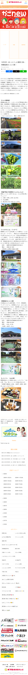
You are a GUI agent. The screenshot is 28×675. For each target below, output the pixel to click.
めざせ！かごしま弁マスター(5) (9, 544)
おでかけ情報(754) (6, 537)
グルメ (12, 69)
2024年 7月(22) (18, 484)
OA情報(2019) (5, 548)
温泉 (22, 69)
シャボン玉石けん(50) (20, 533)
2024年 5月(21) (18, 487)
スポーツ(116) (5, 564)
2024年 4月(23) (7, 490)
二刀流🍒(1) (18, 587)
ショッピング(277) (6, 568)
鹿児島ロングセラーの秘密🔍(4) (10, 606)
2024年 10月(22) (7, 481)
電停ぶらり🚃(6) (6, 610)
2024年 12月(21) (7, 477)
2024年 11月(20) (19, 477)
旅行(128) (17, 548)
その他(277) (18, 560)
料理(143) (4, 533)
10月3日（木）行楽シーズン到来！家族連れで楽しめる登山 (21, 421)
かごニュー (6, 5)
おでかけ (9, 69)
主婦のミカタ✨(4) (19, 591)
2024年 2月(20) (7, 494)
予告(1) (17, 571)
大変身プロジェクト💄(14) (8, 575)
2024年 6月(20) (7, 487)
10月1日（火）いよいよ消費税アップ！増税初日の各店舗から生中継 (7, 421)
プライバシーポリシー (21, 664)
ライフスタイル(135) (20, 568)
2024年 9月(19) (18, 481)
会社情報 (12, 664)
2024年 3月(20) (18, 490)
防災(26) (4, 587)
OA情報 (4, 69)
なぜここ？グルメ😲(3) (7, 602)
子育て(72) (4, 571)
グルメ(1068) (18, 552)
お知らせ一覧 (5, 664)
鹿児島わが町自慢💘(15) (8, 595)
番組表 (2, 3)
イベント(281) (18, 564)
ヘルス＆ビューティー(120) (8, 556)
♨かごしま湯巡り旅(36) (7, 579)
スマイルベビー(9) (6, 591)
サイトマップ (20, 666)
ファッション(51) (19, 537)
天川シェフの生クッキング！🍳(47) (10, 583)
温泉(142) (4, 541)
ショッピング (18, 69)
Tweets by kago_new (5, 443)
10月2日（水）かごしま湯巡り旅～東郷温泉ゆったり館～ (11, 7)
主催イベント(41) (6, 552)
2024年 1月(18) (18, 494)
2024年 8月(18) (7, 484)
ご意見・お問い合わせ (10, 666)
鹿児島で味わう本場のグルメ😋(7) (10, 598)
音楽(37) (4, 560)
